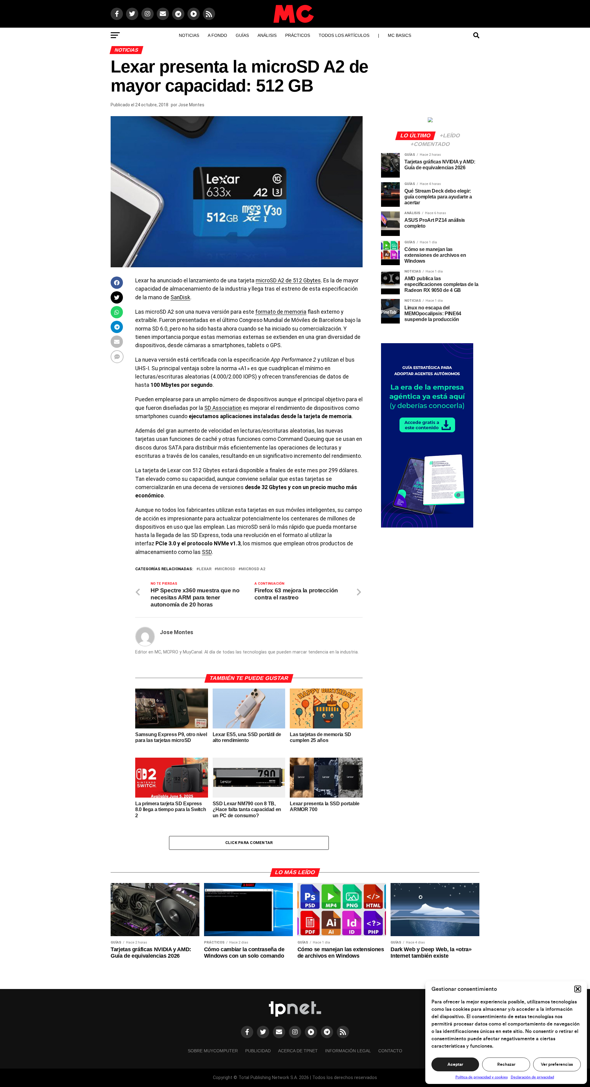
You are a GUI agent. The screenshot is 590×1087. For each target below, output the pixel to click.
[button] (578, 989)
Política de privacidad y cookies (481, 1077)
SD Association (223, 408)
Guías (242, 35)
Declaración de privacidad (532, 1077)
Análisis (267, 35)
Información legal (348, 1050)
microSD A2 (253, 569)
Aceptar (455, 1064)
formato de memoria (280, 312)
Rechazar (506, 1064)
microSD (226, 569)
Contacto (390, 1050)
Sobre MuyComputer (213, 1050)
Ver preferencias (557, 1064)
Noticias (189, 35)
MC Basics (399, 35)
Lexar (205, 569)
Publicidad (258, 1050)
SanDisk (180, 297)
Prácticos (297, 35)
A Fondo (217, 35)
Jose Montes (191, 104)
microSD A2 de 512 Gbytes (288, 280)
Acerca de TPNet (298, 1050)
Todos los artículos (344, 35)
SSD (207, 552)
